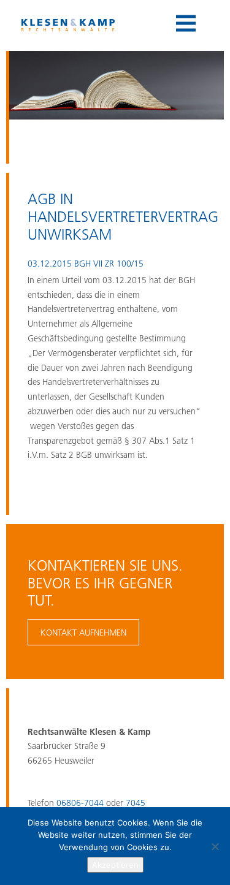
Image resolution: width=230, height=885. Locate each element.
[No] (215, 846)
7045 (135, 802)
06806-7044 (80, 802)
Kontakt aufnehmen (83, 632)
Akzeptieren (115, 865)
